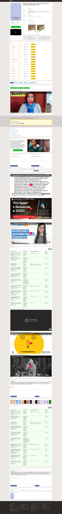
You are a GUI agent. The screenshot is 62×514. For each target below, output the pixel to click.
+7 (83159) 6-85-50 (47, 279)
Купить (16, 26)
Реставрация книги (30, 23)
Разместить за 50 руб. (14, 165)
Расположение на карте (14, 260)
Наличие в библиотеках (15, 130)
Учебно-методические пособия (46, 506)
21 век (33, 489)
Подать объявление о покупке (15, 156)
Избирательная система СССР (45, 508)
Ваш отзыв (12, 386)
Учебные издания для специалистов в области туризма (46, 507)
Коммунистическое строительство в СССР (47, 503)
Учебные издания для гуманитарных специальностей (35, 506)
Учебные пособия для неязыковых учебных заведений (35, 503)
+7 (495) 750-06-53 (47, 263)
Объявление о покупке (15, 129)
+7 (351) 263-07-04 (47, 285)
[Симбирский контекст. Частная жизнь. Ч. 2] (14, 402)
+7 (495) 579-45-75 (47, 257)
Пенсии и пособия (44, 505)
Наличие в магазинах (15, 133)
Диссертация (40, 16)
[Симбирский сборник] (39, 402)
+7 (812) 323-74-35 (47, 449)
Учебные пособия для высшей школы (25, 509)
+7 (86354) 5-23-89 (47, 302)
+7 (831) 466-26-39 (47, 273)
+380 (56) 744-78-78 (47, 252)
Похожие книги (14, 132)
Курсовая (32, 16)
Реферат (29, 16)
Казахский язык (22, 507)
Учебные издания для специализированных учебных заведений (14, 504)
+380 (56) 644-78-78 (47, 253)
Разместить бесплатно (35, 165)
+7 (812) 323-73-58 (47, 291)
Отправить (37, 396)
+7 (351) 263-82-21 (47, 286)
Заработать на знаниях (32, 82)
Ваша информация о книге (14, 477)
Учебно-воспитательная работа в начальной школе (24, 504)
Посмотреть (33, 44)
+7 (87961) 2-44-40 (47, 455)
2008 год (12, 489)
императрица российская (45, 504)
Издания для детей (12, 505)
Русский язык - (22, 503)
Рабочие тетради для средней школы (25, 508)
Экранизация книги (16, 35)
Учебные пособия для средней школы (15, 508)
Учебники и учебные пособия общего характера (15, 507)
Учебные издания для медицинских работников (24, 506)
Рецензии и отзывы (14, 131)
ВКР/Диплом (36, 16)
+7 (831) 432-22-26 (47, 267)
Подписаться (36, 170)
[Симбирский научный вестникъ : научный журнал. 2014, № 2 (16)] (47, 402)
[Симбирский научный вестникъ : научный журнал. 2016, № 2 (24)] (25, 402)
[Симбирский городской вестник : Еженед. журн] (22, 402)
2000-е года (23, 489)
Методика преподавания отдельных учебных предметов (14, 509)
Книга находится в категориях (16, 135)
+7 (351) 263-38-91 (47, 445)
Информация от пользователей (16, 134)
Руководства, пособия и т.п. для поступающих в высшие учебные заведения (35, 508)
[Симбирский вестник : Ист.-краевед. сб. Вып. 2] (28, 402)
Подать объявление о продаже (36, 156)
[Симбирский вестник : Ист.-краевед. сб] (42, 402)
